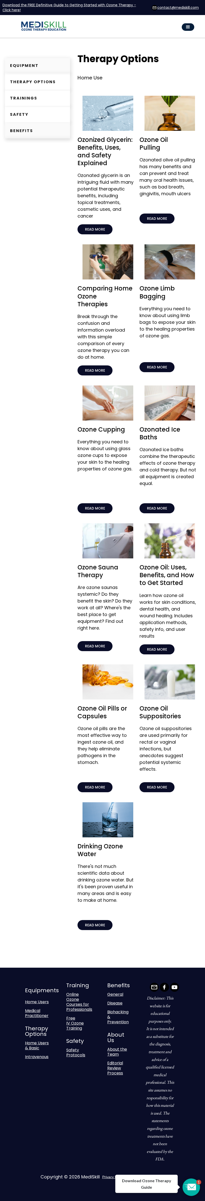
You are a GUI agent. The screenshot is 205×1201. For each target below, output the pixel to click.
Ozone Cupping (101, 429)
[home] (47, 27)
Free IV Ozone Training (75, 1023)
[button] (188, 27)
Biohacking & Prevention (118, 1017)
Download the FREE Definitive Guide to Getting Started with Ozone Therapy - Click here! (69, 8)
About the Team (117, 1051)
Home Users (37, 1002)
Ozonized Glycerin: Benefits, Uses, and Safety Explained (105, 151)
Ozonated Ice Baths (160, 433)
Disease (114, 1003)
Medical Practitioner (36, 1013)
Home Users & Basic (37, 1045)
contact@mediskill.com (178, 7)
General (115, 994)
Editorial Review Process (115, 1068)
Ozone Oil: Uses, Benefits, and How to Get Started (167, 575)
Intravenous (36, 1057)
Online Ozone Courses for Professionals (79, 1001)
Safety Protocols (75, 1052)
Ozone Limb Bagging (157, 292)
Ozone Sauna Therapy (98, 571)
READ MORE (95, 229)
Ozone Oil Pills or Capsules (102, 712)
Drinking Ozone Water (100, 850)
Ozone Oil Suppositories (160, 712)
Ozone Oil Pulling (154, 144)
